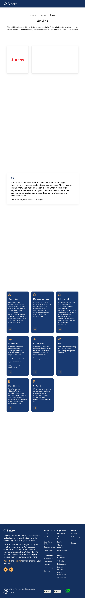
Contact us (41, 511)
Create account (47, 538)
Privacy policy (20, 589)
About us (74, 534)
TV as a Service (60, 538)
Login (46, 534)
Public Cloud (48, 550)
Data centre (61, 564)
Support (47, 571)
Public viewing (62, 550)
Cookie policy (31, 589)
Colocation (61, 561)
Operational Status (48, 543)
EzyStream (61, 534)
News (73, 540)
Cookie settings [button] (9, 592)
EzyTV (59, 542)
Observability (48, 568)
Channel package (60, 546)
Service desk (61, 577)
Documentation (49, 547)
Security (47, 565)
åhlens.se (68, 64)
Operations (48, 562)
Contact (73, 543)
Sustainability (75, 537)
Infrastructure (48, 558)
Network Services (60, 568)
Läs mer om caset (17, 474)
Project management (61, 573)
